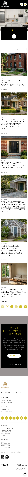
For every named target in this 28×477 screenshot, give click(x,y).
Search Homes (5, 433)
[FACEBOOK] (2, 418)
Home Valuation (6, 432)
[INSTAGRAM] (6, 418)
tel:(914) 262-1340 (6, 400)
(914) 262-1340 (18, 364)
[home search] (21, 4)
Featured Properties (7, 428)
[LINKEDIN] (10, 418)
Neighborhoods (6, 430)
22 (20, 306)
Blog (2, 442)
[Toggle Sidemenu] (25, 4)
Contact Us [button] (5, 435)
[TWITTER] (17, 418)
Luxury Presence (21, 466)
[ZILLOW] (21, 418)
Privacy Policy (20, 470)
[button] (14, 356)
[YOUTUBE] (14, 418)
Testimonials (5, 447)
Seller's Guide (5, 445)
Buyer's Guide (5, 444)
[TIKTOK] (25, 418)
